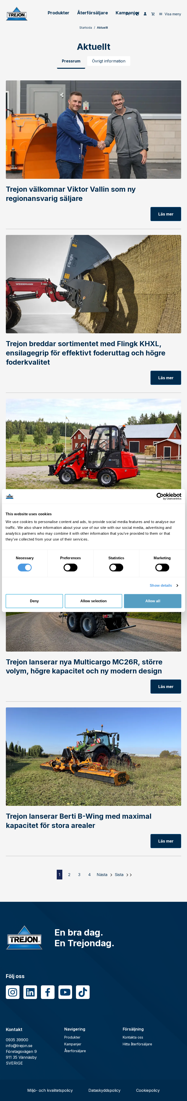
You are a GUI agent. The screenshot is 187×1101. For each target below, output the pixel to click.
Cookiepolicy (148, 1090)
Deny (34, 601)
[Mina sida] (145, 14)
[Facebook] (48, 992)
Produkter (58, 12)
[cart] (153, 14)
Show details (161, 585)
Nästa (102, 875)
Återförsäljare (92, 12)
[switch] (70, 567)
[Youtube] (65, 992)
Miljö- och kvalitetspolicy (50, 1090)
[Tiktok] (83, 992)
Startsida (85, 27)
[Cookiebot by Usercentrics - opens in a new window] (160, 496)
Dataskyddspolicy (104, 1090)
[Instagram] (12, 992)
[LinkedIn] (30, 992)
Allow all (152, 601)
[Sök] (128, 14)
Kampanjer (72, 1044)
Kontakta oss (133, 1037)
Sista (119, 875)
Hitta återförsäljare (137, 1044)
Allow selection (93, 601)
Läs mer (166, 214)
